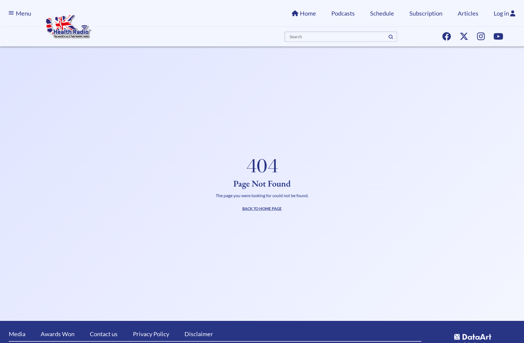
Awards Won (58, 334)
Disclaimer (198, 334)
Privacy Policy (151, 334)
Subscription (425, 13)
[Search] (391, 36)
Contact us (104, 334)
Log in (502, 13)
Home (308, 13)
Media (17, 334)
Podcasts (343, 13)
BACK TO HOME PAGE (262, 208)
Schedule (382, 13)
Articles (468, 13)
